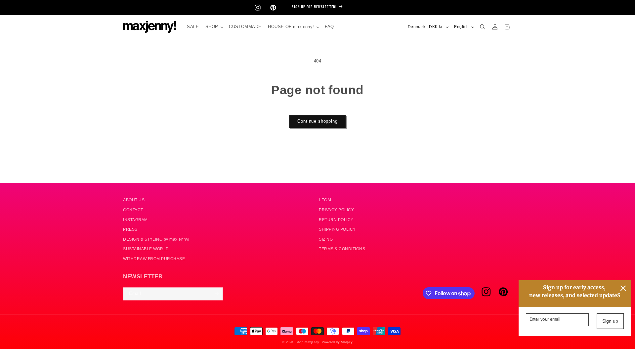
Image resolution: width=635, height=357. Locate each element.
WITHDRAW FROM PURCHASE (154, 259)
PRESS (130, 229)
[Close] (623, 288)
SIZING (326, 239)
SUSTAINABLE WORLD (146, 249)
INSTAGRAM (135, 220)
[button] (214, 27)
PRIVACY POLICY (336, 210)
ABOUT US (134, 200)
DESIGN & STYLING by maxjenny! (156, 239)
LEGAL (326, 200)
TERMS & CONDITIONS (342, 249)
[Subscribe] (216, 293)
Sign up (610, 321)
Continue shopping (317, 121)
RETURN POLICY (336, 220)
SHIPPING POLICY (337, 229)
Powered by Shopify (337, 342)
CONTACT (133, 210)
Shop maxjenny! (308, 342)
